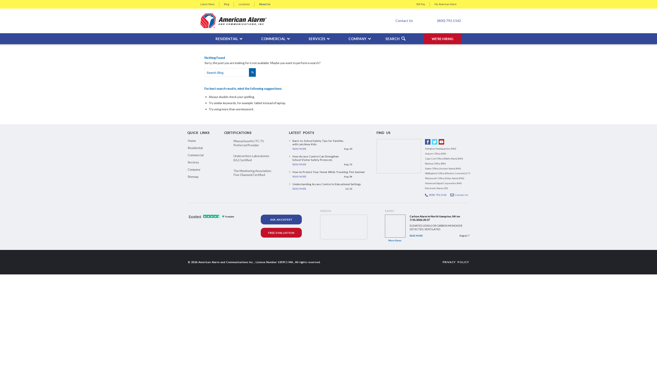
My (445, 4)
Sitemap (193, 176)
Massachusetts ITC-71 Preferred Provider (248, 143)
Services (193, 162)
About (264, 4)
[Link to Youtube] (441, 142)
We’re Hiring (442, 39)
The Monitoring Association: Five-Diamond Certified (252, 173)
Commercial (196, 155)
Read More (416, 235)
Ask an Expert (281, 219)
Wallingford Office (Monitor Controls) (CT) (447, 173)
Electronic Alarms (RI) (436, 188)
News (207, 4)
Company (194, 169)
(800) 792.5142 (449, 20)
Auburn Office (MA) (435, 153)
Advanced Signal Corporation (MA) (443, 183)
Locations (244, 4)
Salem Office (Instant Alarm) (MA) (443, 168)
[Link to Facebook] (427, 142)
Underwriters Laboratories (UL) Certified (251, 158)
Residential (195, 148)
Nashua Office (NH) (435, 163)
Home (192, 141)
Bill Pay (420, 4)
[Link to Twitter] (434, 142)
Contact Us (404, 20)
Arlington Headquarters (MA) (440, 148)
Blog (226, 4)
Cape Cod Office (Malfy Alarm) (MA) (444, 158)
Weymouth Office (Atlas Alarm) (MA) (444, 178)
